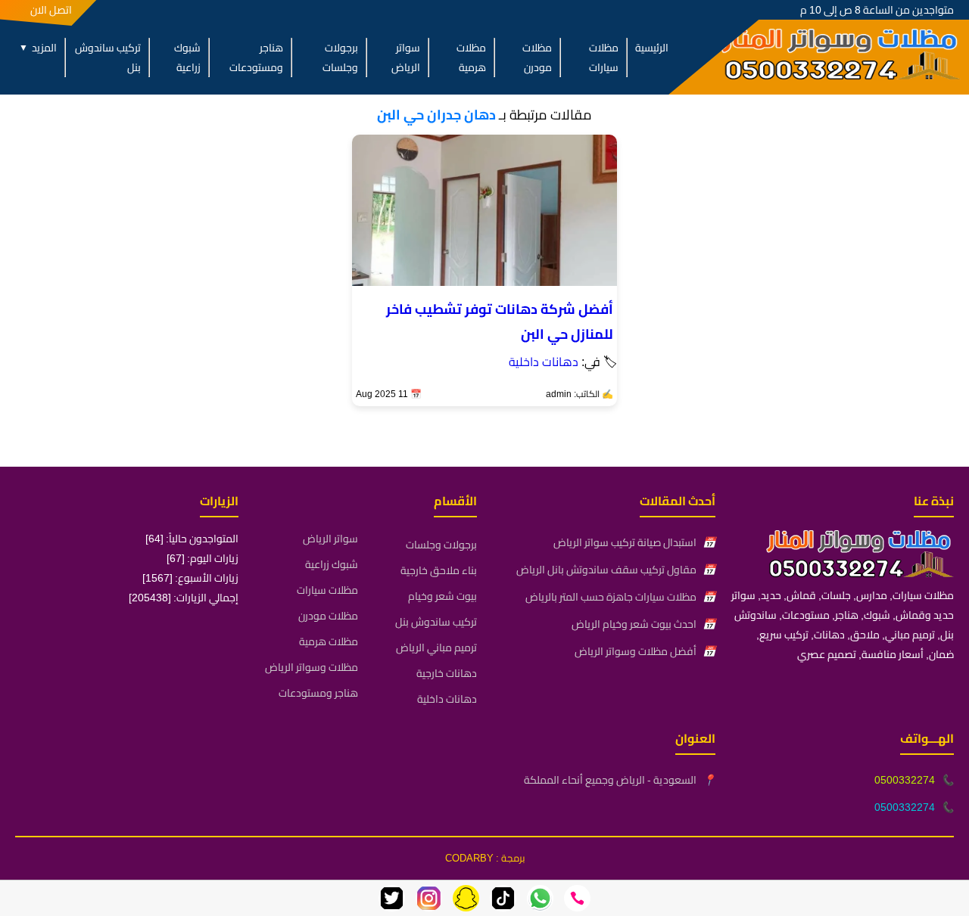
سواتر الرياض (405, 57)
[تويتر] (392, 898)
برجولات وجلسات (340, 57)
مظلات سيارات (603, 57)
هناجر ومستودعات (255, 57)
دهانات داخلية (543, 361)
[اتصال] (577, 898)
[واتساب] (540, 898)
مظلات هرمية (470, 57)
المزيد (38, 47)
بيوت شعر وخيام (442, 596)
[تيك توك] (503, 898)
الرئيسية (651, 47)
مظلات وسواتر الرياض (311, 667)
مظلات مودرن (537, 57)
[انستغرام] (429, 898)
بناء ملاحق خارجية (438, 570)
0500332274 (904, 780)
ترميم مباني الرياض (436, 647)
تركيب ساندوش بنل (108, 57)
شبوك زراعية (187, 57)
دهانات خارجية (446, 673)
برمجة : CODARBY (485, 858)
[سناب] (466, 898)
